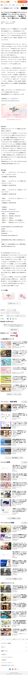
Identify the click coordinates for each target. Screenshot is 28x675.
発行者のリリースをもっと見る (14, 394)
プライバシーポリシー (7, 662)
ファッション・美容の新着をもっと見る (14, 457)
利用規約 (3, 660)
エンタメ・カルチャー (6, 312)
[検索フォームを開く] (15, 2)
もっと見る (24, 401)
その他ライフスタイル (20, 315)
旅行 (14, 5)
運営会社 (3, 654)
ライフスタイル (15, 312)
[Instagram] (15, 669)
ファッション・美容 (20, 5)
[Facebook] (7, 318)
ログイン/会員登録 (22, 1)
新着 (2, 5)
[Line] (13, 318)
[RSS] (18, 669)
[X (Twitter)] (10, 318)
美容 (8, 315)
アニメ (12, 315)
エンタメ (6, 5)
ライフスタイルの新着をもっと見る (14, 578)
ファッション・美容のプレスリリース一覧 (15, 639)
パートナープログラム (7, 657)
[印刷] (16, 318)
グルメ (10, 5)
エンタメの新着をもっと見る (14, 518)
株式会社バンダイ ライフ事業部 (8, 22)
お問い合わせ (14, 329)
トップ (2, 639)
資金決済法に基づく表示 (7, 665)
